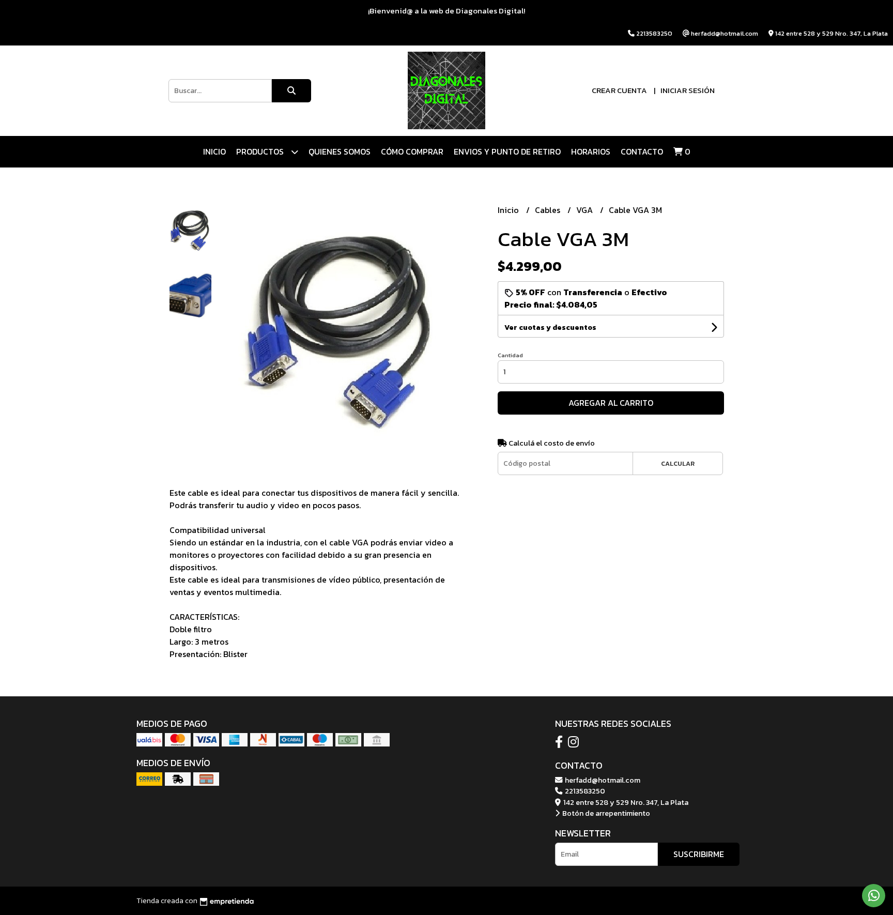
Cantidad (510, 355)
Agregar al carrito (610, 402)
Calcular (678, 463)
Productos (261, 151)
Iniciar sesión (687, 90)
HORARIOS (590, 151)
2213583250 (584, 791)
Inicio (214, 151)
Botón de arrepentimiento (605, 813)
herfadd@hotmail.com (601, 780)
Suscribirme (698, 854)
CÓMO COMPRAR (412, 151)
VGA (585, 210)
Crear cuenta (619, 90)
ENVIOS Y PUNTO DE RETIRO (507, 151)
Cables (548, 210)
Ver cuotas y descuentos (550, 327)
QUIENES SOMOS (340, 151)
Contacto (642, 151)
